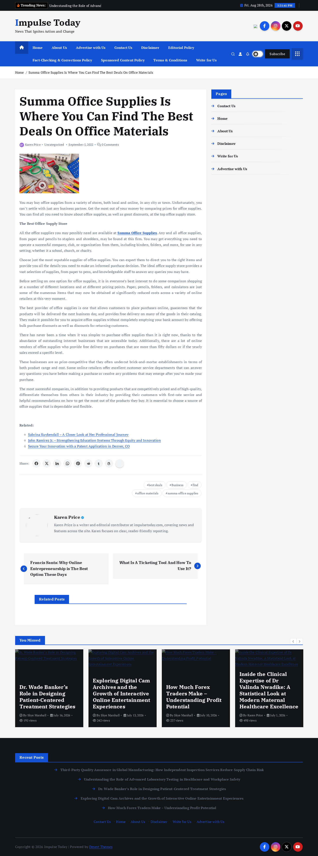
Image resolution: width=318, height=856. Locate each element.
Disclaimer (150, 47)
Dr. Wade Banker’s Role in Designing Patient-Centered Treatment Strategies (162, 788)
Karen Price (33, 144)
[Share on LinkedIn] (57, 463)
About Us (59, 47)
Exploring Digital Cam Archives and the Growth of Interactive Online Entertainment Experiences (162, 798)
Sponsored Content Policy (123, 60)
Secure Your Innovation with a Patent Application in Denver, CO (79, 446)
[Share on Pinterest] (78, 463)
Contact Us (123, 47)
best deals (155, 485)
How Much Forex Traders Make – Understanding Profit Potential (162, 807)
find (195, 485)
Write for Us (206, 60)
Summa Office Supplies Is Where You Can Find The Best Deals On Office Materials (91, 72)
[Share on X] (47, 463)
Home (38, 47)
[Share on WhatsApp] (67, 463)
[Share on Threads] (109, 463)
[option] (49, 688)
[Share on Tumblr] (99, 463)
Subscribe (277, 53)
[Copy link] (119, 463)
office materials (148, 493)
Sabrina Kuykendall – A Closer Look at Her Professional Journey (78, 434)
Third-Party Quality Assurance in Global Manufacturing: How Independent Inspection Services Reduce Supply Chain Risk (162, 769)
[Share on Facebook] (36, 463)
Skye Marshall (36, 715)
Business (177, 485)
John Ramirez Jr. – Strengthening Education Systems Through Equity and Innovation (94, 440)
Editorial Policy (181, 47)
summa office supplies (183, 493)
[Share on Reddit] (88, 463)
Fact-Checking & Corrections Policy (62, 60)
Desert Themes (100, 846)
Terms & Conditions (170, 60)
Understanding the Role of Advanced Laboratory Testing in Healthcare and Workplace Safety (162, 779)
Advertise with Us (91, 47)
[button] (293, 641)
